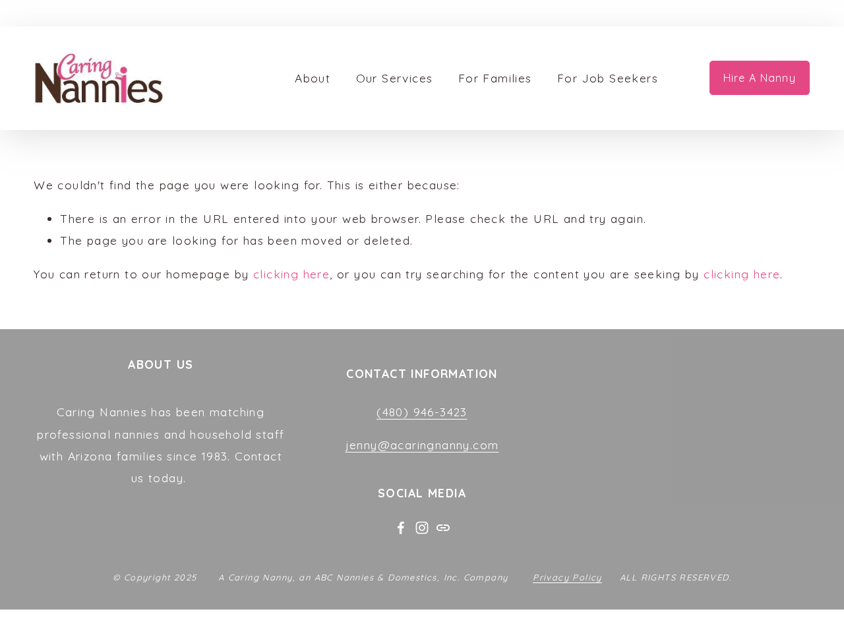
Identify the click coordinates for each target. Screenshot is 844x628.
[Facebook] (400, 527)
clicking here (291, 274)
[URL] (443, 527)
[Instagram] (422, 527)
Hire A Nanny (759, 77)
